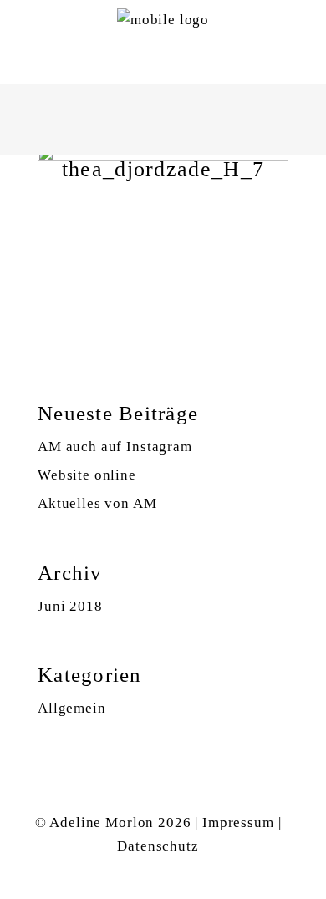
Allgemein (72, 708)
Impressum (238, 822)
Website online (87, 475)
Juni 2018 (70, 606)
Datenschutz (157, 846)
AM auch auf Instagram (115, 447)
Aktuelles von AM (97, 503)
